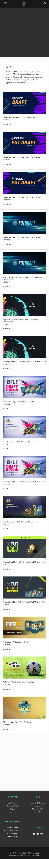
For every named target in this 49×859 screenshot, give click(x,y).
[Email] (34, 833)
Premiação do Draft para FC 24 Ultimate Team (19, 117)
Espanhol (12, 812)
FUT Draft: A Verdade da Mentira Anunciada (18, 682)
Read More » (7, 124)
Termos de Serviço (37, 803)
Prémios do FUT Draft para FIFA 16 (16, 642)
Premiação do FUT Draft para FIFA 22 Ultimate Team (22, 197)
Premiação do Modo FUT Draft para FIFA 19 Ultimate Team (24, 482)
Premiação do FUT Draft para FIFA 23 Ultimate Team (22, 157)
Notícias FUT (12, 836)
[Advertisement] (24, 32)
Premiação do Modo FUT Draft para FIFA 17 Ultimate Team (24, 602)
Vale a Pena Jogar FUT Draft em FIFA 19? (18, 402)
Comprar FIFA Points (12, 830)
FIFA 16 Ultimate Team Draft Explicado (17, 722)
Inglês (12, 809)
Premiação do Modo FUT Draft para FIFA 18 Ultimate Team (24, 562)
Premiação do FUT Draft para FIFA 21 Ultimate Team (22, 237)
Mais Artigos (12, 803)
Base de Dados (13, 806)
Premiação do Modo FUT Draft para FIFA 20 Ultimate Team (24, 362)
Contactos (38, 812)
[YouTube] (41, 833)
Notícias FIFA (12, 833)
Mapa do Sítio (37, 809)
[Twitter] (37, 833)
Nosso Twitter (12, 828)
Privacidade (37, 806)
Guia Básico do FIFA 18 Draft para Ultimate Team (21, 522)
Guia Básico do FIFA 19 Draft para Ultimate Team (21, 442)
